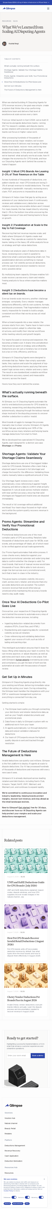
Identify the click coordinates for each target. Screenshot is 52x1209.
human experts (22, 659)
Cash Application (11, 1156)
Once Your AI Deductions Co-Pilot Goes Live (22, 82)
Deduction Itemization (13, 1161)
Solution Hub (10, 1118)
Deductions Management (15, 1145)
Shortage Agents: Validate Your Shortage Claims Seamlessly (23, 71)
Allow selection (17, 1203)
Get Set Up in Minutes (13, 86)
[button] (48, 8)
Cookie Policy (8, 1191)
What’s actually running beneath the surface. (22, 66)
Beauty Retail (10, 1128)
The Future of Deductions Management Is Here (23, 90)
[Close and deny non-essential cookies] (44, 1179)
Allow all (7, 1203)
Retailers (8, 1134)
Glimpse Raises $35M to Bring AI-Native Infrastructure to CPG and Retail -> (26, 2)
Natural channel (11, 1123)
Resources (6, 21)
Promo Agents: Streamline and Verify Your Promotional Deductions (25, 77)
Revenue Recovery (12, 1151)
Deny (27, 1203)
